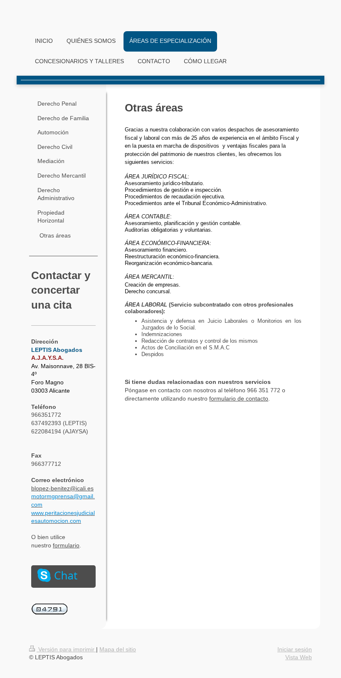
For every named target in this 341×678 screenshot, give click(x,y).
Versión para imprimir (66, 649)
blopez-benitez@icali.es (62, 488)
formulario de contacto (238, 398)
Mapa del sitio (117, 649)
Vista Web (298, 657)
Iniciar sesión (294, 649)
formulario (66, 545)
